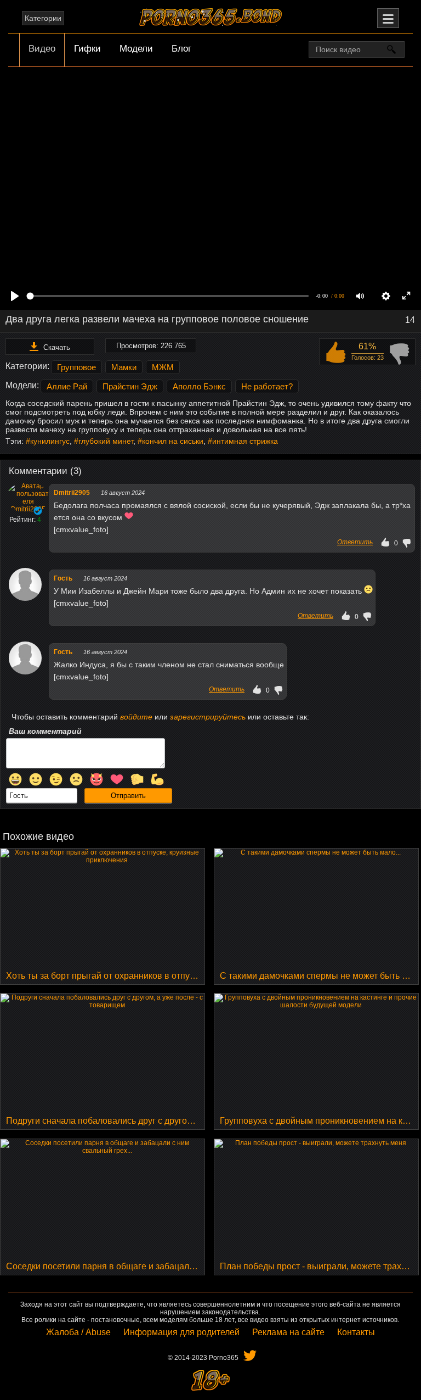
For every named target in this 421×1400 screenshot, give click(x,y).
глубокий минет (105, 441)
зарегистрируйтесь (208, 716)
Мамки (123, 367)
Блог (181, 48)
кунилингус (50, 441)
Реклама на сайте (288, 1332)
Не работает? (267, 386)
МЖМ (163, 367)
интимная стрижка (245, 441)
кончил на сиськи (172, 441)
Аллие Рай (67, 386)
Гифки (87, 48)
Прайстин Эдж (130, 386)
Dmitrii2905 (72, 493)
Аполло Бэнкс (199, 386)
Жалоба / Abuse (78, 1332)
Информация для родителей (181, 1332)
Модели (136, 48)
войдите (136, 716)
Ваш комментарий (45, 731)
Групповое (76, 367)
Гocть (63, 578)
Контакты (356, 1332)
